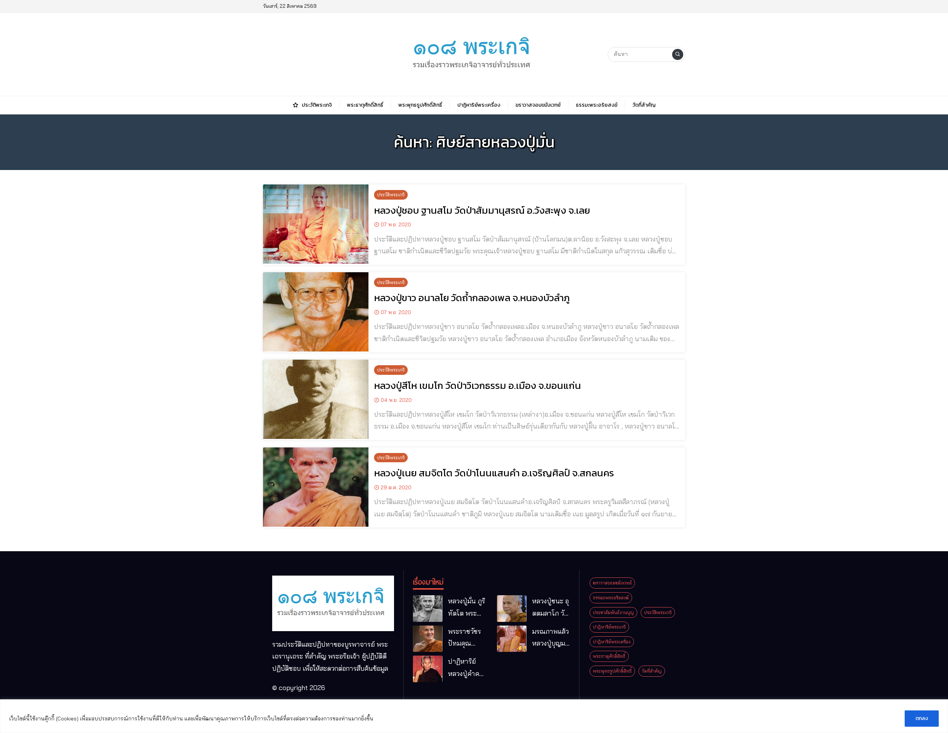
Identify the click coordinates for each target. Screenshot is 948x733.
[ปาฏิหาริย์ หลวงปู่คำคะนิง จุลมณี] (428, 669)
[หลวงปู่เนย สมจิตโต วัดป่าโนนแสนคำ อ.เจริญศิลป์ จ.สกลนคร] (315, 487)
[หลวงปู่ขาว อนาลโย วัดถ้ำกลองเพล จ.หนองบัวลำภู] (315, 311)
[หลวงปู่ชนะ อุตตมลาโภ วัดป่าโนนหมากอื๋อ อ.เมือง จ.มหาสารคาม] (512, 608)
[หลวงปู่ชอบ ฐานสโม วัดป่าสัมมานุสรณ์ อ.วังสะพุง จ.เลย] (315, 224)
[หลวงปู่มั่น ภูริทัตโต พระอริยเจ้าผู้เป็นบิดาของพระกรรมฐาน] (428, 608)
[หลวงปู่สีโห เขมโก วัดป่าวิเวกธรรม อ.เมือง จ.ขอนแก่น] (315, 399)
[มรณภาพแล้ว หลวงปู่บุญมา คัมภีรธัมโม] (512, 639)
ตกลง (921, 718)
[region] (474, 716)
